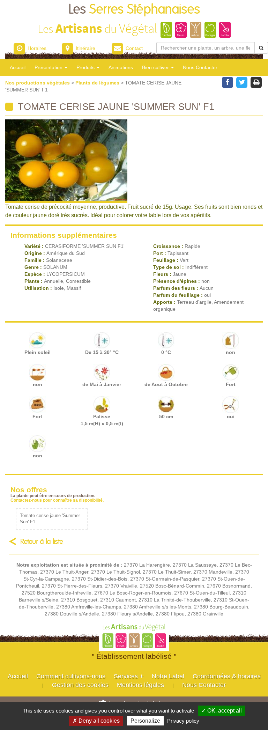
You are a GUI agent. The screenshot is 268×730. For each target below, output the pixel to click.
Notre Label (168, 676)
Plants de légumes (98, 83)
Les (134, 9)
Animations (121, 67)
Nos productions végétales (38, 83)
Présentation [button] (49, 67)
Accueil (17, 67)
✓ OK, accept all (221, 711)
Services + (128, 676)
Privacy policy (183, 721)
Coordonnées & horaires (227, 676)
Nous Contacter (200, 67)
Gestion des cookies (80, 684)
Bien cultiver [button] (156, 67)
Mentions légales (140, 684)
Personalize (145, 721)
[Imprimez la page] (256, 81)
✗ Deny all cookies (96, 721)
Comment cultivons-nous (70, 676)
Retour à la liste (41, 541)
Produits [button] (86, 67)
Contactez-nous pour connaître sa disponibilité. (57, 500)
